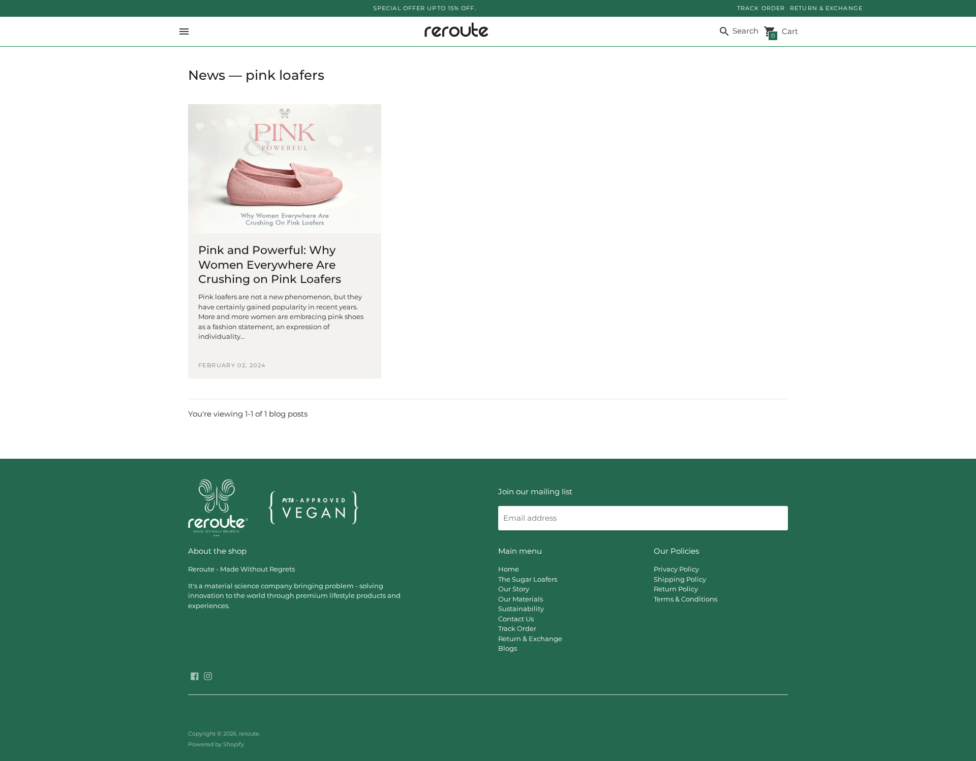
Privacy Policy (676, 569)
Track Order (517, 628)
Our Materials (520, 599)
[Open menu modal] (184, 31)
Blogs (507, 648)
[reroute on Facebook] (195, 675)
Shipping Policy (680, 579)
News (206, 75)
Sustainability (521, 609)
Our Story (513, 589)
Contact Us (516, 619)
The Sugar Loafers (527, 579)
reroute (249, 733)
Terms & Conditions (685, 599)
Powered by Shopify (216, 744)
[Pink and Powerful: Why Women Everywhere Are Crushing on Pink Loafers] (284, 168)
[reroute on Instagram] (208, 675)
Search (744, 31)
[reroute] (454, 31)
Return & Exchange (530, 639)
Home (508, 569)
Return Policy (676, 589)
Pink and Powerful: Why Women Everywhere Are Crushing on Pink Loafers (269, 264)
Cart (784, 32)
